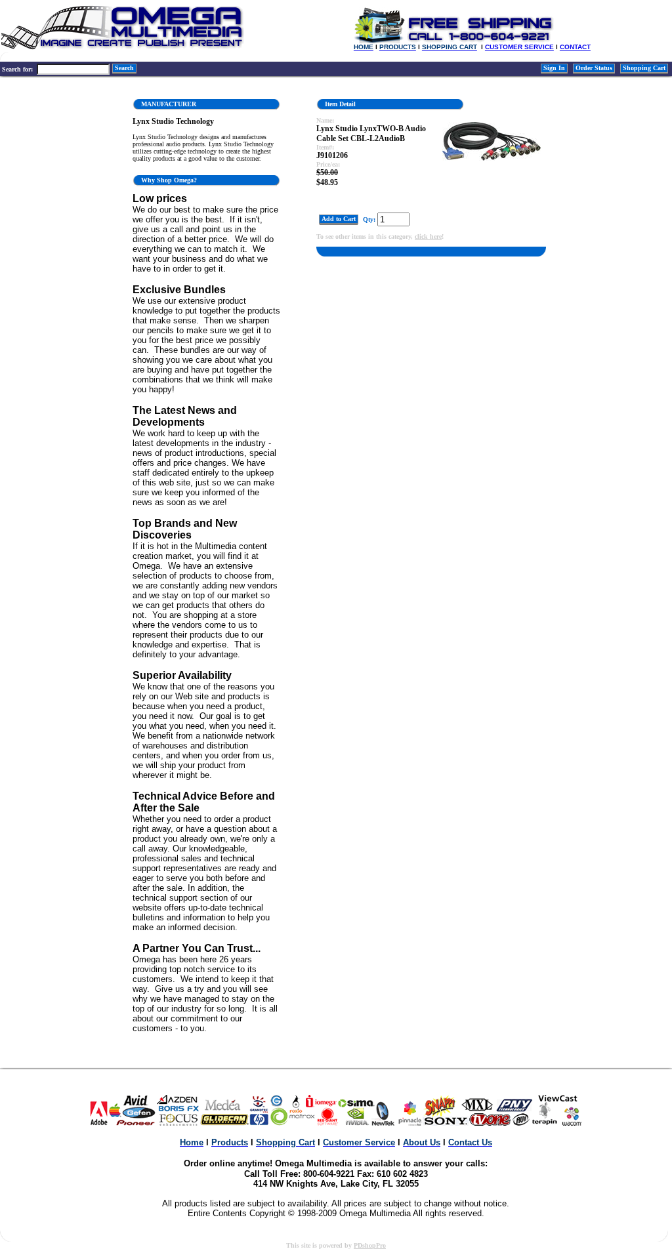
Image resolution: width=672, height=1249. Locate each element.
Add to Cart (339, 218)
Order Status (594, 68)
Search (124, 68)
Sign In (554, 68)
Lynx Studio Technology (173, 121)
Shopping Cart (644, 68)
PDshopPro (370, 1245)
